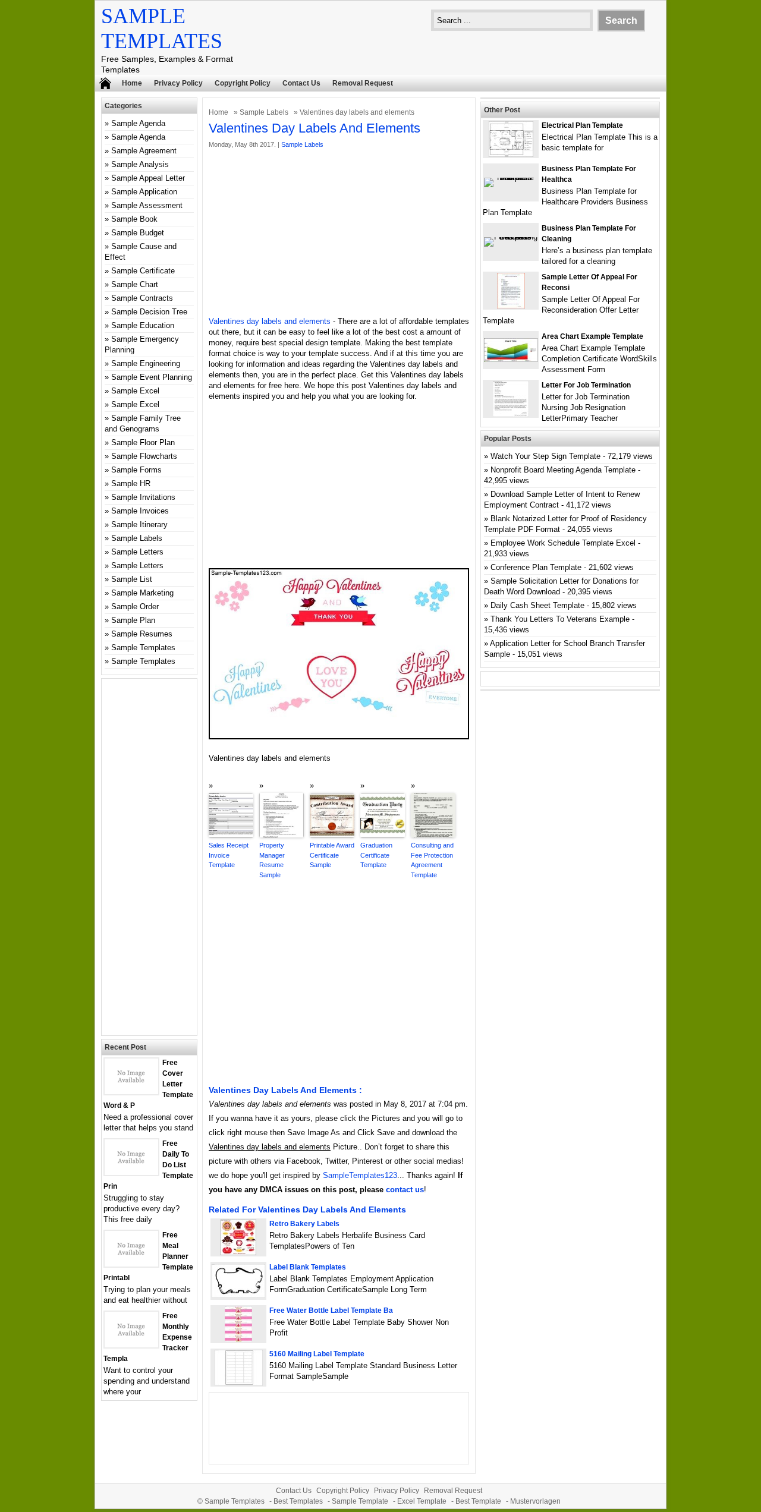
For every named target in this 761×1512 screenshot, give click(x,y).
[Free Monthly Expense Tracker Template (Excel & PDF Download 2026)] (131, 1344)
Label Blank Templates (307, 1267)
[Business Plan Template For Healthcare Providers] (510, 177)
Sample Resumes (141, 633)
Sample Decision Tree (149, 311)
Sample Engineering (145, 363)
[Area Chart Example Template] (510, 359)
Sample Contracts (142, 298)
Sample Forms (136, 469)
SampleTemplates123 (360, 1175)
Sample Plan (133, 620)
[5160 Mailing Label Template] (239, 1382)
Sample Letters (137, 551)
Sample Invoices (140, 510)
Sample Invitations (143, 497)
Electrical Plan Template (582, 125)
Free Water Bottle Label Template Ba (331, 1310)
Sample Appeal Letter (148, 178)
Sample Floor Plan (143, 442)
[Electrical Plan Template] (511, 154)
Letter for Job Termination (586, 385)
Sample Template (360, 1501)
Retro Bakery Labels (304, 1224)
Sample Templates (143, 647)
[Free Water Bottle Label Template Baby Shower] (238, 1339)
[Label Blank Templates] (238, 1294)
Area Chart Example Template (592, 336)
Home (132, 83)
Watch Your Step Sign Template (545, 456)
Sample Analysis (140, 164)
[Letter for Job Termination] (511, 414)
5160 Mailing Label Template (316, 1354)
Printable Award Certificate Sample (332, 855)
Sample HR (130, 483)
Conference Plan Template (535, 567)
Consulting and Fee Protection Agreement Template (432, 860)
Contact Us (301, 83)
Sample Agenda (138, 123)
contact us (405, 1189)
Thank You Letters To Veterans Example (560, 619)
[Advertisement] (339, 233)
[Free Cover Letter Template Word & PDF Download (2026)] (131, 1091)
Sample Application (144, 191)
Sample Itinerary (139, 524)
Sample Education (142, 325)
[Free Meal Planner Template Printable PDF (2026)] (131, 1263)
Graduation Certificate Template (376, 855)
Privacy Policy (178, 83)
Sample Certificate (143, 270)
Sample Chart (134, 284)
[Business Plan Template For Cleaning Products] (510, 236)
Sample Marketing (142, 592)
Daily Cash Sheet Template (537, 605)
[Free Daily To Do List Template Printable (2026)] (131, 1172)
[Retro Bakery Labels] (238, 1252)
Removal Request (362, 83)
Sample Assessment (147, 205)
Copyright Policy (243, 83)
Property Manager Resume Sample (272, 860)
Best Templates (298, 1501)
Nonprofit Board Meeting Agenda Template (563, 469)
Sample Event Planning (151, 377)
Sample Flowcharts (144, 456)
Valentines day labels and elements (270, 321)
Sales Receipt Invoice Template (229, 855)
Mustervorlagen (535, 1501)
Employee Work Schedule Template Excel (563, 542)
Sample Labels (264, 112)
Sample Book (134, 219)
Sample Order (135, 606)
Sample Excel (135, 390)
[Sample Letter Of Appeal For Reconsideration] (511, 305)
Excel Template (421, 1501)
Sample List (131, 579)
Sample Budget (137, 232)
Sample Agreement (144, 150)
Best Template (478, 1501)
